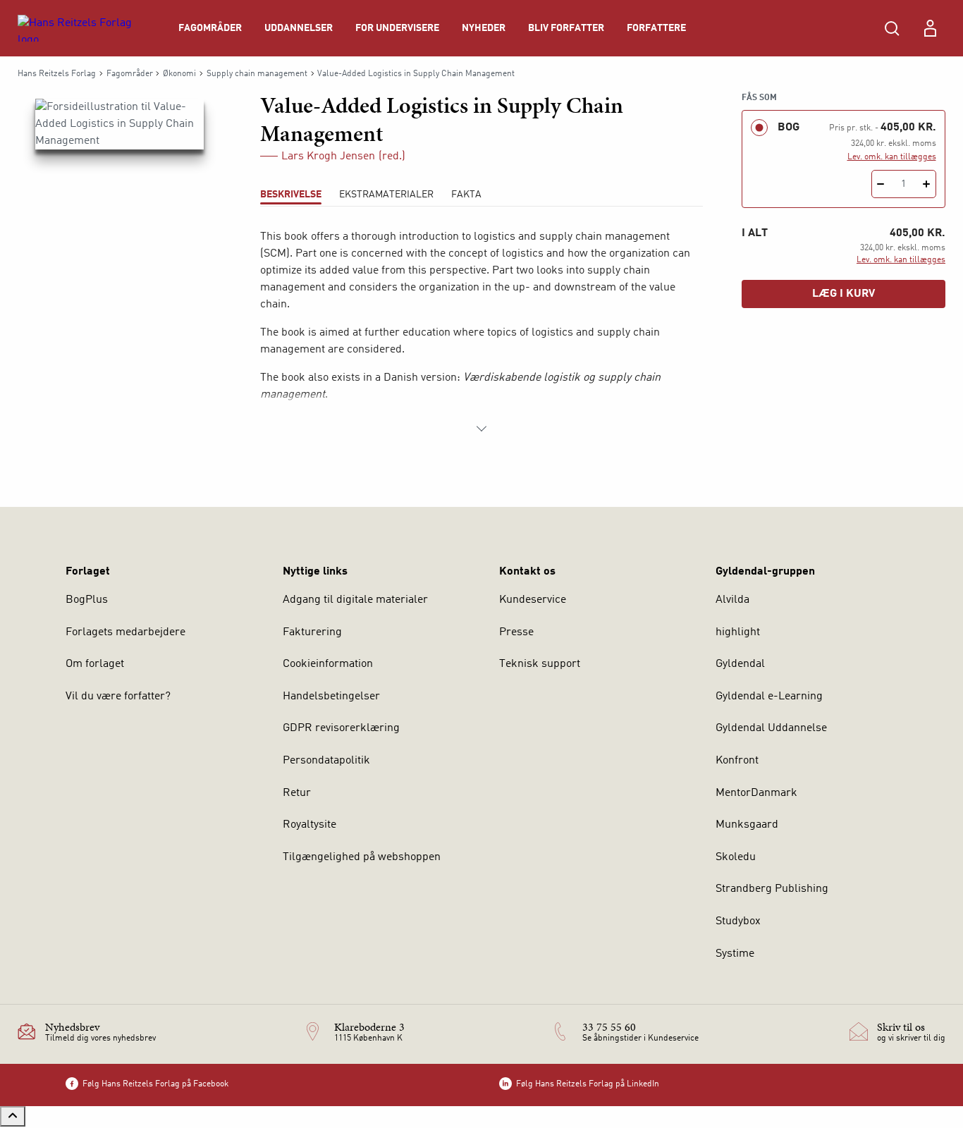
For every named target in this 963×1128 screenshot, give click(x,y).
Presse (516, 632)
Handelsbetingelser (331, 696)
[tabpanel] (482, 332)
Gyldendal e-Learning (769, 696)
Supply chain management (257, 74)
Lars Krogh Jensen (328, 156)
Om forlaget (95, 664)
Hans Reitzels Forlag (57, 74)
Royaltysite (309, 824)
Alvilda (732, 600)
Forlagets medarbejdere (125, 632)
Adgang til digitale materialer (355, 600)
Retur (297, 793)
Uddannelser (298, 28)
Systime (735, 954)
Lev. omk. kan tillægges (891, 157)
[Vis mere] (481, 428)
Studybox (738, 921)
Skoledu (736, 857)
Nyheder (483, 28)
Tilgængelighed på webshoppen (362, 857)
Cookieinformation (328, 664)
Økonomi (179, 74)
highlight (738, 632)
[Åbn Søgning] (891, 28)
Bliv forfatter (566, 28)
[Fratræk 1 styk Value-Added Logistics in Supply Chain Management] (881, 184)
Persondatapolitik (326, 760)
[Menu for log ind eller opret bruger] (929, 28)
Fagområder (210, 28)
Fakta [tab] (466, 195)
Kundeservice (532, 600)
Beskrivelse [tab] (290, 195)
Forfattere (656, 28)
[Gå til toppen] (12, 1116)
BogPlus (87, 600)
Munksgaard (747, 824)
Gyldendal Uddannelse (771, 728)
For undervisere (397, 28)
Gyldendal (740, 664)
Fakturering (312, 632)
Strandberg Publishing (772, 889)
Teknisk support (539, 664)
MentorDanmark (756, 793)
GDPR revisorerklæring (341, 728)
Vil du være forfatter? (118, 696)
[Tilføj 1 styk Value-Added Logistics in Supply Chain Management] (927, 184)
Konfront (737, 760)
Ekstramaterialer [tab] (386, 195)
